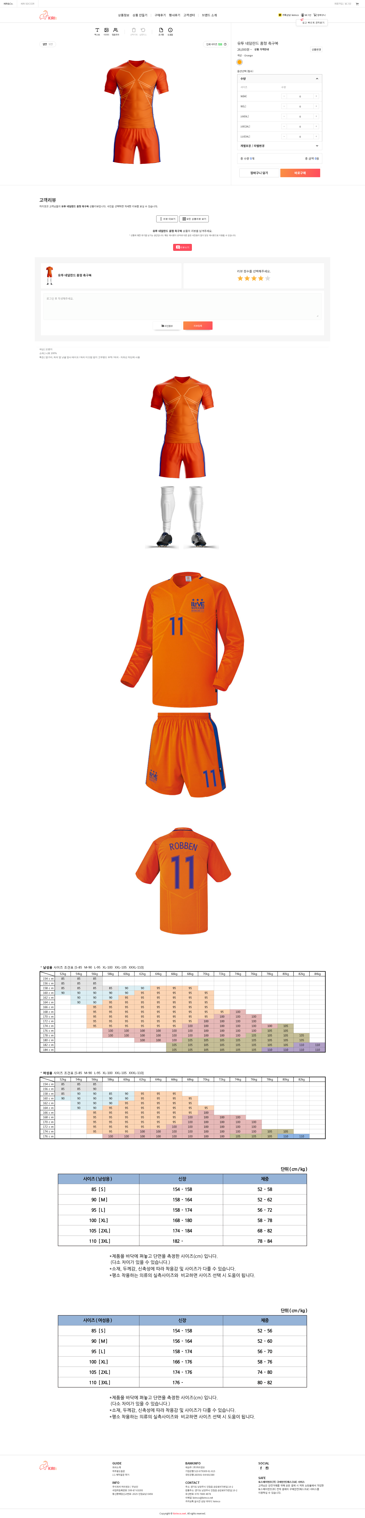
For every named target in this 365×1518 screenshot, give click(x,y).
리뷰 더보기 (167, 219)
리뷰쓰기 (182, 247)
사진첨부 (167, 325)
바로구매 (300, 172)
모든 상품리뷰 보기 (194, 219)
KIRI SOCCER (27, 3)
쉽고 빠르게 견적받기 (313, 22)
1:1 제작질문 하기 (120, 1474)
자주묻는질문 (118, 1471)
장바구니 (321, 15)
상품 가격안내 (261, 49)
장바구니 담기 (259, 172)
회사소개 (116, 1467)
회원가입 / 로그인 (342, 3)
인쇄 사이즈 (214, 44)
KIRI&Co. (8, 3)
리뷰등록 (198, 325)
